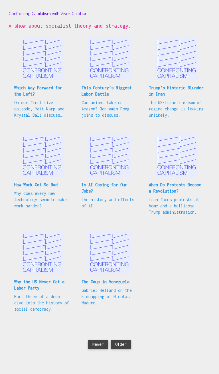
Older (121, 344)
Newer (98, 344)
